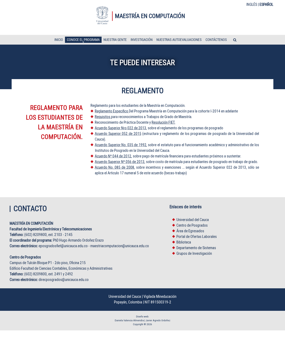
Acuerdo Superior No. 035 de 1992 (120, 145)
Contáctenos (216, 40)
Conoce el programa (83, 40)
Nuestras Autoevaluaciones (179, 40)
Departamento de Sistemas (196, 248)
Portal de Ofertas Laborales (196, 236)
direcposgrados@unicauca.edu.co (64, 279)
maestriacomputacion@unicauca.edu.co (119, 246)
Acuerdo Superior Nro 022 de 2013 (120, 128)
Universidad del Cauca (192, 220)
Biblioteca (183, 242)
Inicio (58, 40)
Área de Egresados (190, 231)
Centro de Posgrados (192, 225)
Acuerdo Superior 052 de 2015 (118, 133)
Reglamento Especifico (111, 111)
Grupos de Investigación (194, 253)
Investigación (142, 40)
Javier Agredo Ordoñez (158, 320)
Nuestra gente (115, 40)
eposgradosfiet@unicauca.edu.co (63, 246)
